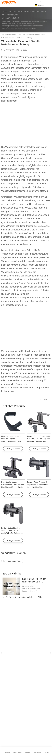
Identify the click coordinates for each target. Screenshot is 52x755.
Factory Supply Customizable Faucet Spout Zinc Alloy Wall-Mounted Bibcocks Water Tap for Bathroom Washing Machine (39, 441)
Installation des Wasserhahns (22, 34)
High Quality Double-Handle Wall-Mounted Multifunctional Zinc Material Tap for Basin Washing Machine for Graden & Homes (13, 487)
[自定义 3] (16, 5)
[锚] (8, 5)
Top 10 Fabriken (13, 573)
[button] (1, 652)
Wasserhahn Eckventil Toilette (20, 147)
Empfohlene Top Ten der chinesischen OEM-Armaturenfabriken (34, 582)
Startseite (5, 34)
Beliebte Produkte (14, 406)
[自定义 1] (3, 5)
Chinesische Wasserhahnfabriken (18, 197)
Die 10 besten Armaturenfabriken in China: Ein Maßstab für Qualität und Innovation (26, 597)
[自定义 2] (12, 5)
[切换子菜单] (48, 5)
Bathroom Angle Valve (12, 561)
